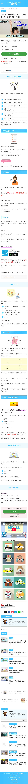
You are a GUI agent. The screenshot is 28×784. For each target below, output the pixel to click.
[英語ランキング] (8, 606)
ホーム (3, 773)
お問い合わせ (18, 773)
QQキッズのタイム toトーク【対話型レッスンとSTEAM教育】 (17, 681)
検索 (24, 720)
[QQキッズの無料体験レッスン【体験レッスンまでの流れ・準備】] (15, 612)
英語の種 (14, 4)
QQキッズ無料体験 (14, 54)
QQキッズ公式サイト (14, 511)
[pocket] (12, 612)
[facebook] (9, 612)
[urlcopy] (22, 612)
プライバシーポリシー (10, 773)
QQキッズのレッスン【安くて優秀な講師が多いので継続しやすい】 (17, 642)
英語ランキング (4, 607)
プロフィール (14, 775)
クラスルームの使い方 (9, 276)
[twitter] (5, 612)
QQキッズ (4, 629)
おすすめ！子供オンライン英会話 (14, 777)
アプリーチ (16, 252)
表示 (10, 70)
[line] (19, 612)
